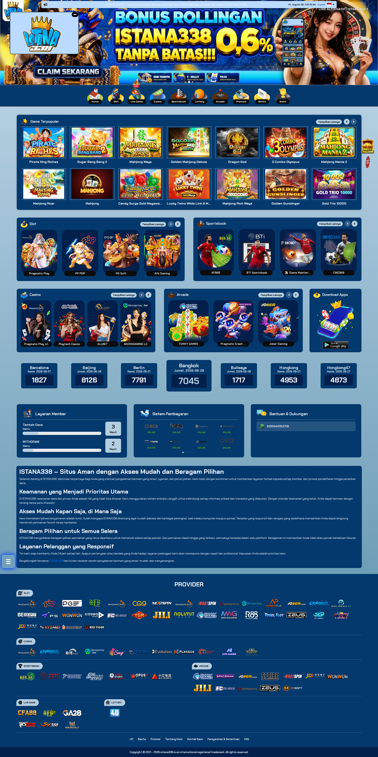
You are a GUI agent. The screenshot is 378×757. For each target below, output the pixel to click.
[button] (75, 14)
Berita (142, 739)
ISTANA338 (56, 561)
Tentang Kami (174, 739)
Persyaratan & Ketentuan (224, 739)
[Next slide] (354, 122)
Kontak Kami (195, 739)
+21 (131, 739)
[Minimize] (75, 14)
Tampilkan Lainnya (329, 121)
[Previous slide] (347, 122)
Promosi (155, 739)
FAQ (246, 739)
